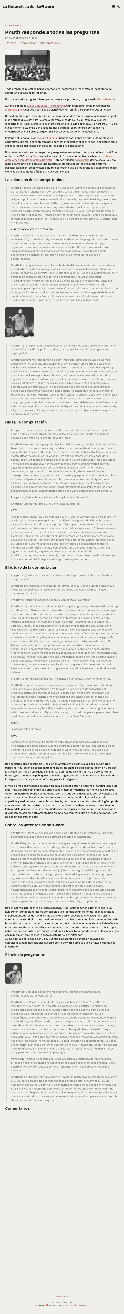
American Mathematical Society (32, 160)
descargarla (82, 160)
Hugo (85, 1305)
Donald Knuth (106, 99)
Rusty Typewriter (70, 1305)
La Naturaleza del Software (28, 6)
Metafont (11, 109)
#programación (50, 43)
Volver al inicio (62, 1296)
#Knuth (11, 43)
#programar (28, 43)
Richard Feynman (47, 138)
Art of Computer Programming (46, 105)
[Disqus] (62, 1155)
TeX (22, 109)
